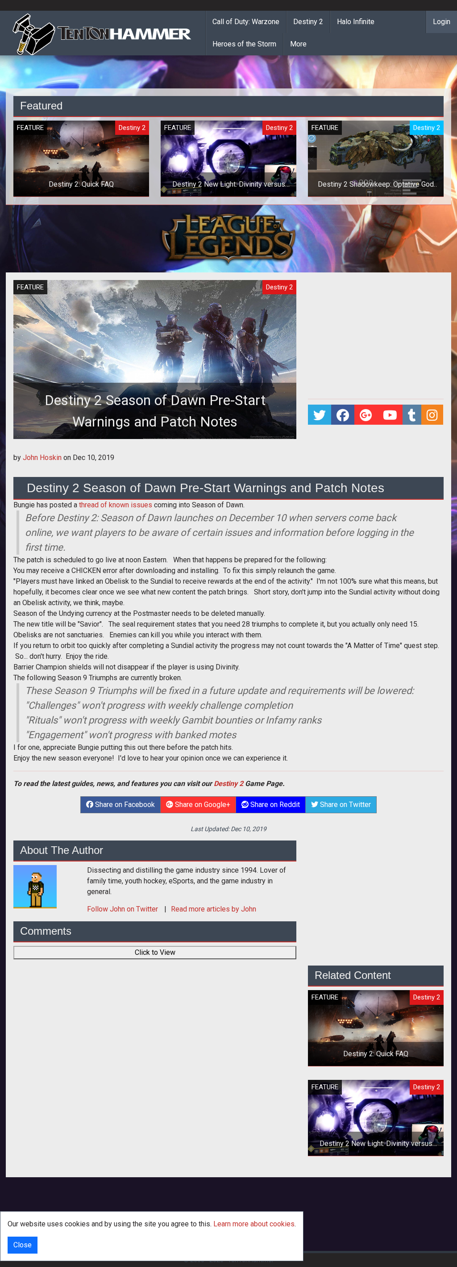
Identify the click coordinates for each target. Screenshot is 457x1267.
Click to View (155, 952)
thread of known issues (115, 505)
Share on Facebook (124, 804)
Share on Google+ (201, 804)
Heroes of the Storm (244, 44)
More (298, 44)
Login (441, 21)
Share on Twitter (344, 804)
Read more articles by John (213, 909)
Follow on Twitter (123, 909)
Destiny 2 (308, 21)
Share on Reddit (274, 804)
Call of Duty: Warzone (245, 21)
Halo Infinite (355, 21)
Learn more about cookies (254, 1224)
